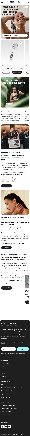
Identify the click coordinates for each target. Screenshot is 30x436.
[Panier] (28, 2)
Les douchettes (5, 363)
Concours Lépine (5, 397)
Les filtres (3, 367)
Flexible (3, 373)
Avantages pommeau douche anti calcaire (11, 387)
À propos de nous (5, 394)
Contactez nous (5, 418)
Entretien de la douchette (7, 391)
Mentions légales (5, 415)
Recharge (3, 376)
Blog (2, 384)
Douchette (5, 66)
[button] (2, 2)
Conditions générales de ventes (9, 408)
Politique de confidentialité (8, 405)
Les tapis (3, 370)
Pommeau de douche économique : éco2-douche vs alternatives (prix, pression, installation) (12, 277)
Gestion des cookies (6, 411)
